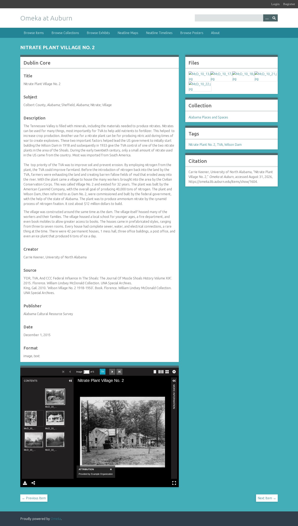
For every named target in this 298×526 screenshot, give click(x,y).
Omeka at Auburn (46, 18)
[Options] (266, 17)
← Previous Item (34, 498)
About (215, 33)
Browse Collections (65, 33)
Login (275, 4)
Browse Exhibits (98, 33)
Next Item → (267, 498)
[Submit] (274, 17)
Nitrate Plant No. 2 (202, 144)
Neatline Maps (128, 33)
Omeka (56, 519)
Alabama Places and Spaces (208, 117)
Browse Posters (191, 33)
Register (289, 4)
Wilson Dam (233, 144)
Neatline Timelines (159, 33)
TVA (220, 144)
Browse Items (34, 33)
